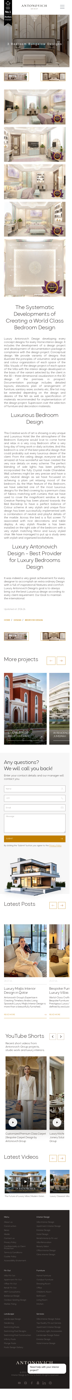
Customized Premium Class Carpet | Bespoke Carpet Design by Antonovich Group (26, 1138)
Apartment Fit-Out (13, 1280)
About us (8, 1222)
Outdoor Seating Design (15, 1300)
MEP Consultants (12, 1292)
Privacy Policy (55, 846)
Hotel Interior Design (46, 1343)
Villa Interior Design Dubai (48, 1319)
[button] (51, 661)
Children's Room (44, 1292)
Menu (6, 1217)
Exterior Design (44, 1230)
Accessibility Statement (15, 1261)
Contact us (9, 1238)
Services (40, 1314)
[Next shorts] (60, 1036)
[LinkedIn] (44, 1383)
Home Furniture (44, 1276)
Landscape (9, 1314)
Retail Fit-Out (10, 1288)
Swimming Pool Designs (15, 1331)
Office (39, 1288)
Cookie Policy (10, 1257)
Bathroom (41, 1296)
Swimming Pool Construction (17, 1335)
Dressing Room (43, 1284)
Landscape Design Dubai (48, 1335)
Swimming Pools (11, 1327)
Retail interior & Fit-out (47, 1238)
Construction (10, 1226)
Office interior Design (46, 1251)
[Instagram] (25, 1383)
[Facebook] (31, 1383)
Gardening (9, 1323)
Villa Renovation (44, 1242)
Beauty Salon (43, 1246)
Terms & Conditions (13, 1253)
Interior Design (43, 1217)
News (6, 1230)
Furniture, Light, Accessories (49, 1331)
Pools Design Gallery (13, 1347)
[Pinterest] (50, 1383)
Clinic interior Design (46, 1255)
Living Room (42, 1300)
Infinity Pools (10, 1339)
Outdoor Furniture (45, 1280)
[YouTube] (19, 1383)
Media (7, 1234)
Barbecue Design (12, 1296)
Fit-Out (7, 1271)
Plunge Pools (10, 1343)
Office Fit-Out (10, 1284)
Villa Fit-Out (9, 1276)
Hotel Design (42, 1234)
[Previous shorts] (52, 1036)
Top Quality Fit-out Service (49, 1323)
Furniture (41, 1271)
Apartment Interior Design (49, 1226)
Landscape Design (12, 1319)
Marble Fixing (10, 1304)
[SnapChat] (38, 1383)
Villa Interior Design (45, 1222)
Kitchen (40, 1304)
